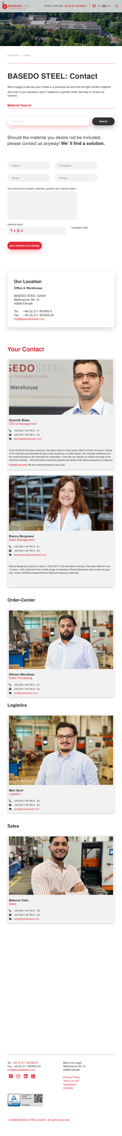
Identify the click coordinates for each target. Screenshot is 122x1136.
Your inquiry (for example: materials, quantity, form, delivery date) (42, 188)
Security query (15, 224)
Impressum (69, 1084)
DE (99, 6)
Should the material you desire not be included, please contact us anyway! (56, 140)
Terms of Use (71, 1081)
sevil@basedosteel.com (26, 809)
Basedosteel (16, 5)
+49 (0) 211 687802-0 (75, 6)
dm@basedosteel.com (26, 693)
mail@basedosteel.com (29, 319)
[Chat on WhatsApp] (33, 1078)
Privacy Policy (71, 1077)
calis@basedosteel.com (26, 919)
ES (109, 6)
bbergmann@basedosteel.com (30, 554)
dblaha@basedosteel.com (28, 438)
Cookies (68, 1088)
